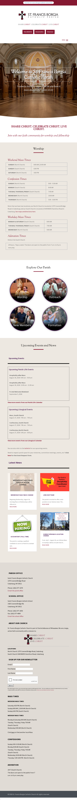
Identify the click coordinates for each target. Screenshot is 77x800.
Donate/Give (40, 32)
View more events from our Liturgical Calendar (25, 441)
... (0, 799)
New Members (22, 325)
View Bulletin (28, 32)
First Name (12, 669)
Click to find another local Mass (20, 732)
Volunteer (50, 32)
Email (10, 664)
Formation (54, 325)
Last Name (11, 673)
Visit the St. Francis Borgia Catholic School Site (38, 3)
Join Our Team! (48, 495)
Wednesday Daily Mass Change (22, 495)
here (9, 455)
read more (13, 507)
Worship (22, 297)
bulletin (27, 448)
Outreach (55, 297)
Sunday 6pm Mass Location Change (53, 535)
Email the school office (15, 616)
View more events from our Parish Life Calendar (25, 402)
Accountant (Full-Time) (20, 537)
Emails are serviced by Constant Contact (45, 690)
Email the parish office (15, 591)
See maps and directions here (25, 212)
